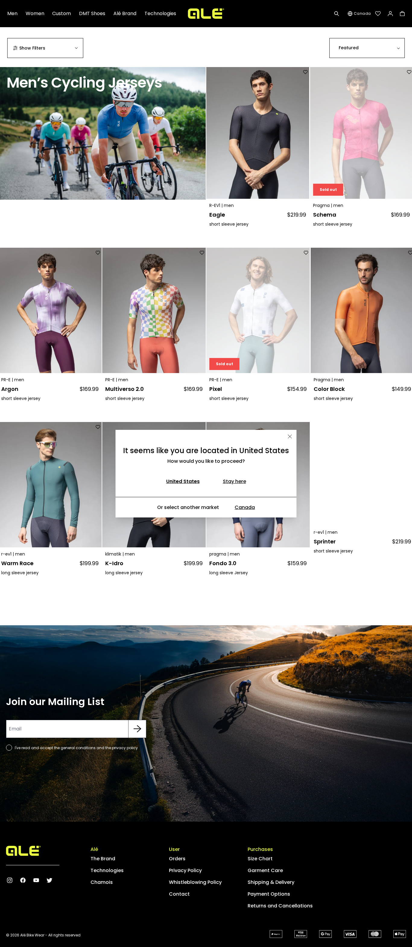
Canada (245, 507)
